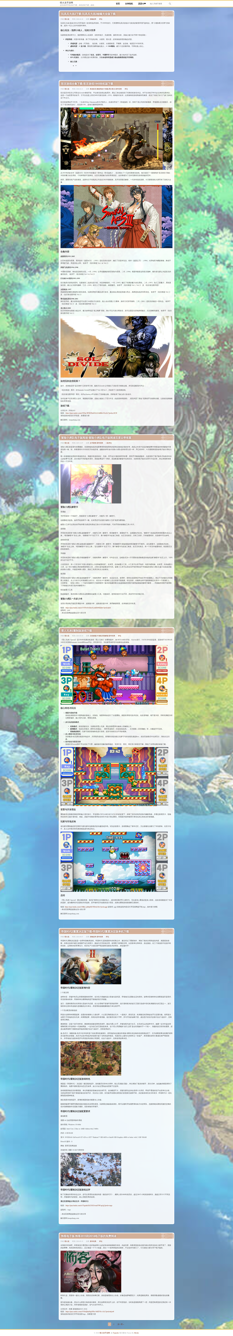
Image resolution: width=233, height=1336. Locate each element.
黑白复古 (112, 89)
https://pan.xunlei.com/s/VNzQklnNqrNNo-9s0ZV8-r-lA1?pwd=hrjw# (90, 1311)
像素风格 (100, 89)
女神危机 (129, 3)
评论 (100, 19)
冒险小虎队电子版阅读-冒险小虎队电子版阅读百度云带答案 (96, 437)
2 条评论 (109, 443)
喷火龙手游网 (66, 2)
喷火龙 (67, 19)
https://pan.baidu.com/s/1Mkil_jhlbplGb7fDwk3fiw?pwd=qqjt (86, 907)
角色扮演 (93, 89)
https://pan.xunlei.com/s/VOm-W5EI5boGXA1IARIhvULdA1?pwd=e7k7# (91, 413)
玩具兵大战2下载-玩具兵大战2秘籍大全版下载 (88, 14)
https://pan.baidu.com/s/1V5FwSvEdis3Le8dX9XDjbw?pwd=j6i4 (88, 607)
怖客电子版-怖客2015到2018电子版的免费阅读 (88, 1236)
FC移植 (105, 89)
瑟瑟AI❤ (142, 3)
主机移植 (93, 636)
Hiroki (136, 1333)
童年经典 (118, 89)
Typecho (116, 1333)
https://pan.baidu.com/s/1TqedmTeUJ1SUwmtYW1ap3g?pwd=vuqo (89, 1205)
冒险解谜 (105, 636)
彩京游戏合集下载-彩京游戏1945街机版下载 (87, 83)
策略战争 (93, 19)
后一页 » (121, 1324)
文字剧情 (93, 443)
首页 (118, 3)
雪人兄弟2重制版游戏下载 (76, 630)
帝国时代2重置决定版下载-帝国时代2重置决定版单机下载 (95, 931)
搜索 (169, 3)
